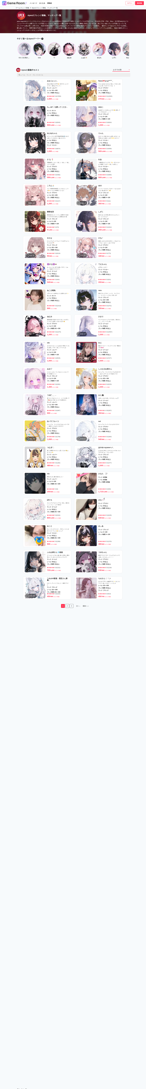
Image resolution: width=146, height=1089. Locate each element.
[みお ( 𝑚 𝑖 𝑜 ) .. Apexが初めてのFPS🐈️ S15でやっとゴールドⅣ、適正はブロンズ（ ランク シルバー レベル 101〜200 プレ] (36, 100)
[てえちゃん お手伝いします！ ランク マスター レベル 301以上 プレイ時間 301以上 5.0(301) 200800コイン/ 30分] (87, 284)
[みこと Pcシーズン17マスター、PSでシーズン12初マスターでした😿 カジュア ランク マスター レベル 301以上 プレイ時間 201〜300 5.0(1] (36, 545)
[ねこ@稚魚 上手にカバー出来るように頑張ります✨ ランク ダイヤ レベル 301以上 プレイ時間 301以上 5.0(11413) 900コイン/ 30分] (36, 310)
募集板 (49, 3)
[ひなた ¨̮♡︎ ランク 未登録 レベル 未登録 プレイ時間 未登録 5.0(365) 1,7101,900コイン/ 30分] (87, 493)
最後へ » (85, 606)
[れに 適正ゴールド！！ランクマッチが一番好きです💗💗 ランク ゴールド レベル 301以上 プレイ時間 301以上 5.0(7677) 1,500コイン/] (87, 362)
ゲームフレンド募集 (22, 8)
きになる (42, 3)
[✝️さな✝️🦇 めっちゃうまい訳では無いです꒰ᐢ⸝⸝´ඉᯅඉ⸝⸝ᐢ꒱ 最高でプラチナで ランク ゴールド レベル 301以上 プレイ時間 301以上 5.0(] (36, 284)
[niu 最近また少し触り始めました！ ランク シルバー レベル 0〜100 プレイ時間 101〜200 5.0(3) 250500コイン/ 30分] (36, 493)
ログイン (129, 3)
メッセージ (33, 3)
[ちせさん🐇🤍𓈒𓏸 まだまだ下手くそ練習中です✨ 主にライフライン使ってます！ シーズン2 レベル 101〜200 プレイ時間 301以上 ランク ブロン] (87, 598)
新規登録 (139, 3)
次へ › (78, 606)
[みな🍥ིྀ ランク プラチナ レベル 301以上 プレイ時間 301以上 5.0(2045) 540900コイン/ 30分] (87, 519)
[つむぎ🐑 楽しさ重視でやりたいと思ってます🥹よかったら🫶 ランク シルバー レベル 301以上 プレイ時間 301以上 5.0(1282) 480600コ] (36, 467)
